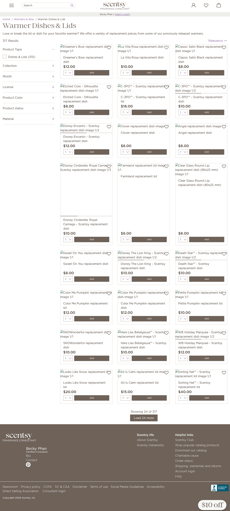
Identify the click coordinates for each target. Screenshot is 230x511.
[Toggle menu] (12, 5)
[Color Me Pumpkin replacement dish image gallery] (144, 295)
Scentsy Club (184, 440)
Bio (28, 456)
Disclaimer (80, 487)
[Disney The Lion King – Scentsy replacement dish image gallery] (144, 256)
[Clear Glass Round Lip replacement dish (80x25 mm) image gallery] (201, 170)
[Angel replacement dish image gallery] (201, 127)
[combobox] (49, 5)
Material (8, 119)
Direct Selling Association (21, 491)
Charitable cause (187, 456)
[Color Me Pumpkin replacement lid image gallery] (86, 295)
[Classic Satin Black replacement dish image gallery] (201, 49)
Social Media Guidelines (127, 487)
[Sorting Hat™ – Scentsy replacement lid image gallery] (201, 375)
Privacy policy (30, 487)
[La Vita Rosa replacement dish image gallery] (144, 49)
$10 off (212, 505)
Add (91, 72)
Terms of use (99, 487)
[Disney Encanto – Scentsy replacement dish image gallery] (86, 129)
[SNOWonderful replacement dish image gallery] (86, 335)
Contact (31, 460)
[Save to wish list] (109, 47)
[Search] (72, 5)
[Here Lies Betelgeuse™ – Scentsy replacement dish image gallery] (144, 335)
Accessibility (155, 487)
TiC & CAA (62, 487)
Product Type (12, 49)
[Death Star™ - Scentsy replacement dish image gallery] (201, 256)
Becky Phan (106, 14)
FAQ (178, 476)
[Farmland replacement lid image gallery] (144, 168)
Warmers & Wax (24, 19)
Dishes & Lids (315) (21, 57)
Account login (185, 471)
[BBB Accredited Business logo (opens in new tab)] (220, 488)
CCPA (47, 487)
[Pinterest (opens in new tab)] (28, 464)
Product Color (12, 98)
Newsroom (10, 487)
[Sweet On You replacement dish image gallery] (86, 256)
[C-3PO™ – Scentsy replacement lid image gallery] (144, 89)
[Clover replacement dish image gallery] (144, 127)
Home (6, 19)
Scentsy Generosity (150, 445)
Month (7, 76)
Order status (184, 461)
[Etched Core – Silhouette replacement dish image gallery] (86, 89)
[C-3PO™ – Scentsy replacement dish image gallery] (201, 89)
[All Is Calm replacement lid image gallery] (144, 375)
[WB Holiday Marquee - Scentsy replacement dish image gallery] (201, 335)
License (8, 87)
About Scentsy (147, 440)
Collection (10, 66)
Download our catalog (191, 450)
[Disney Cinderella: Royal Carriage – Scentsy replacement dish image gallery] (86, 190)
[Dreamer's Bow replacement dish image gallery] (86, 49)
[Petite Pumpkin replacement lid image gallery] (201, 295)
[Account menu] (190, 6)
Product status (13, 108)
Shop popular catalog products (197, 445)
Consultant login (54, 491)
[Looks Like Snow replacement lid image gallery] (86, 375)
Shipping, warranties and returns (198, 466)
